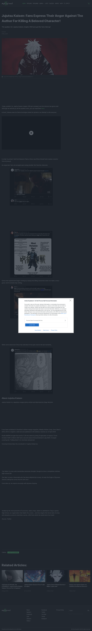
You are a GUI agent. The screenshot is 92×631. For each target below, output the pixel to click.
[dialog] (46, 315)
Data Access (46, 330)
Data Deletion (38, 330)
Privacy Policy (54, 330)
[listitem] (46, 320)
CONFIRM (32, 324)
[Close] (71, 301)
